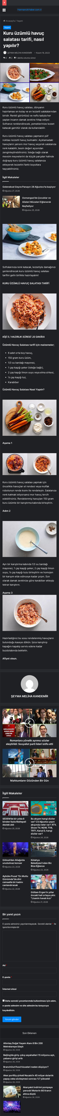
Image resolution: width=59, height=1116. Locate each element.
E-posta (7, 977)
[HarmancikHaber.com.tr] (29, 9)
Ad (5, 965)
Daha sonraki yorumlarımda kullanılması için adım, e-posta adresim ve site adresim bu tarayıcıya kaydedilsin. (29, 1006)
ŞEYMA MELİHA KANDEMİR (19, 53)
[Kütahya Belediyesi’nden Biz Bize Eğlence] (44, 849)
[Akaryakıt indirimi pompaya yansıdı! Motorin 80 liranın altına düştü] (12, 1092)
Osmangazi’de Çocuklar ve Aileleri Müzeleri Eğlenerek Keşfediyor (36, 201)
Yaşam (20, 21)
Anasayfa (10, 21)
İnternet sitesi (10, 989)
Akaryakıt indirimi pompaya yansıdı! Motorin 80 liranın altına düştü (38, 1090)
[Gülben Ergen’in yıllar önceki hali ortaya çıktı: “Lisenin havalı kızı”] (44, 882)
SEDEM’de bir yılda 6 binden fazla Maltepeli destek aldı (14, 821)
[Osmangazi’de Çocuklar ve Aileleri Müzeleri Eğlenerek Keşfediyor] (11, 202)
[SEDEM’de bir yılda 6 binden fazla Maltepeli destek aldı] (15, 808)
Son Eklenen (29, 1033)
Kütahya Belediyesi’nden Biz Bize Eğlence (41, 863)
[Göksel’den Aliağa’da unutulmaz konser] (15, 849)
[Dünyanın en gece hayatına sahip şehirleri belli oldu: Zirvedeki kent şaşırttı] (12, 1107)
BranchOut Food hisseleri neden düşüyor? (26, 1067)
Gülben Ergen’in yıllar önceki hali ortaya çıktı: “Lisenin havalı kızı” (43, 895)
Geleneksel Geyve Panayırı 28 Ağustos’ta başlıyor (29, 186)
